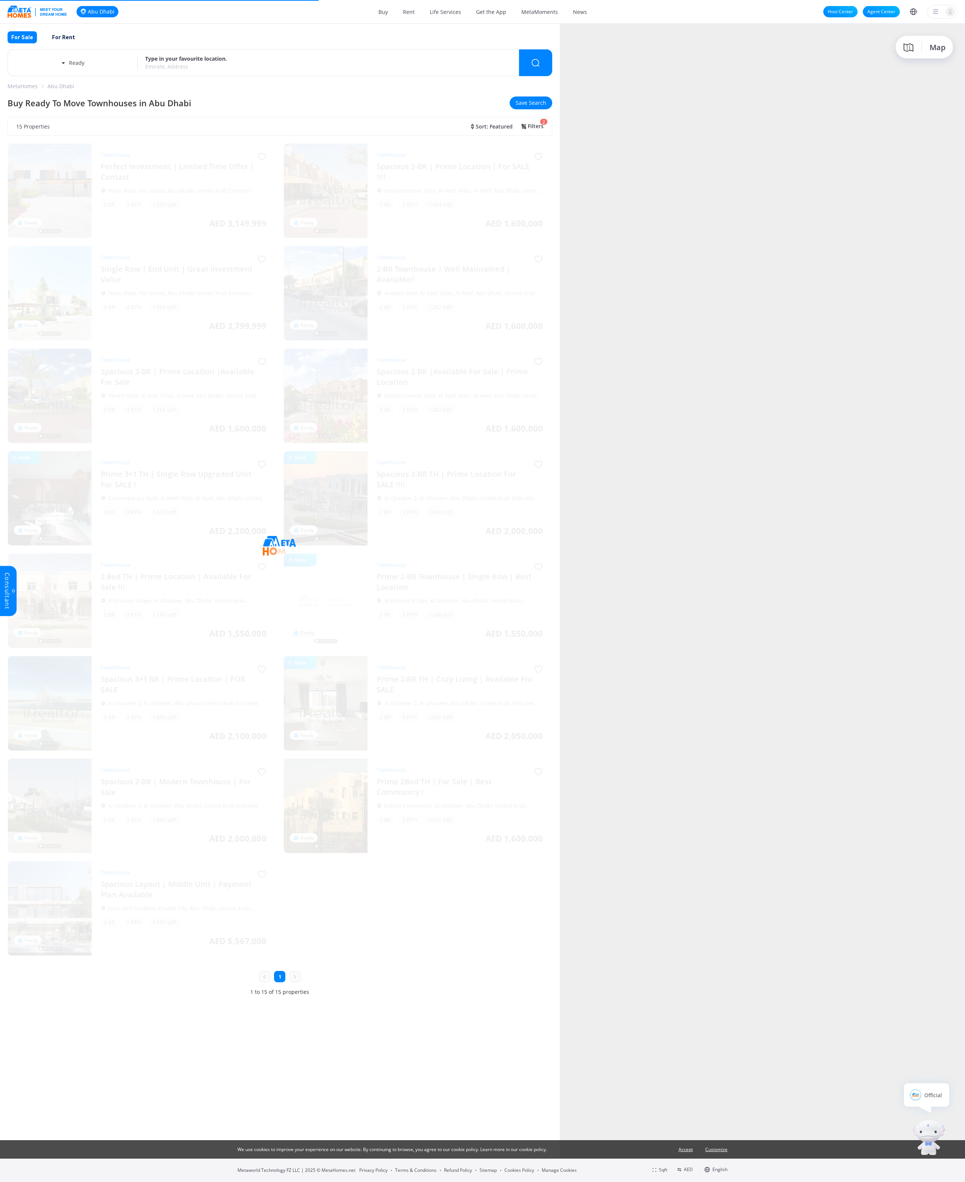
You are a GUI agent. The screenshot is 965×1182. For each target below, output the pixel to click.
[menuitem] (383, 11)
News (580, 11)
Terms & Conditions (416, 1170)
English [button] (720, 1169)
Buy (383, 11)
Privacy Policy (373, 1170)
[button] (913, 11)
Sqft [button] (663, 1170)
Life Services (445, 11)
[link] (23, 86)
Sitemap (488, 1170)
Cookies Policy (519, 1170)
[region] (762, 602)
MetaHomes (23, 86)
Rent (409, 11)
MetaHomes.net (338, 1170)
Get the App (491, 11)
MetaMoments (539, 11)
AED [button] (688, 1169)
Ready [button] (76, 62)
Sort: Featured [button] (494, 126)
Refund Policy (458, 1170)
